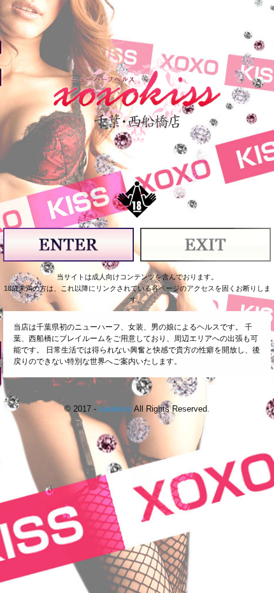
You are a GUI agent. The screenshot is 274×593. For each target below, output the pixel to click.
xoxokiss (115, 409)
